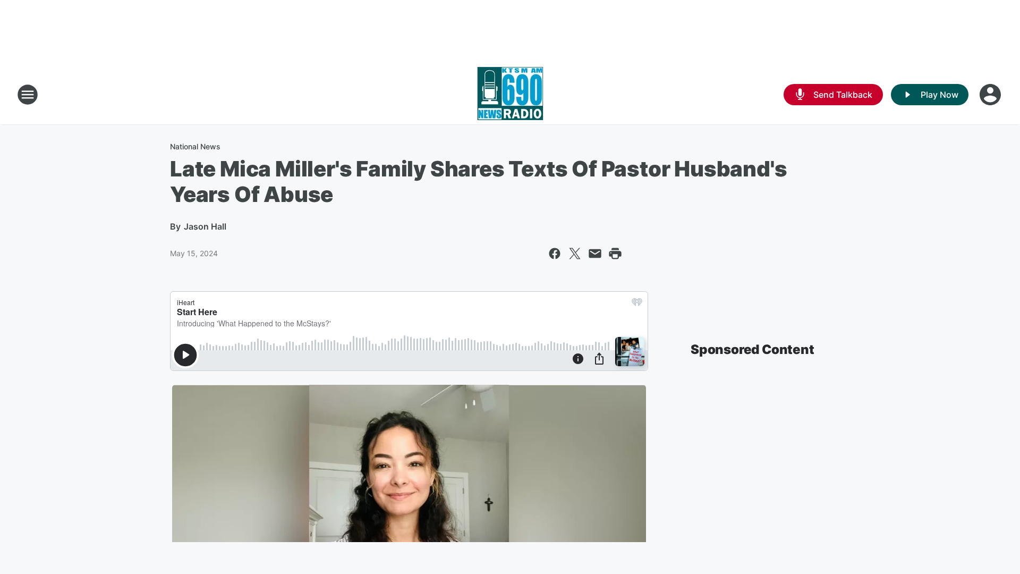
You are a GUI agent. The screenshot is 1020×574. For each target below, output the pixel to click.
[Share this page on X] (574, 253)
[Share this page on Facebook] (554, 253)
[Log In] (991, 94)
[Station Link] (510, 94)
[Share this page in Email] (595, 253)
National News (195, 146)
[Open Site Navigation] (27, 94)
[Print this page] (615, 253)
